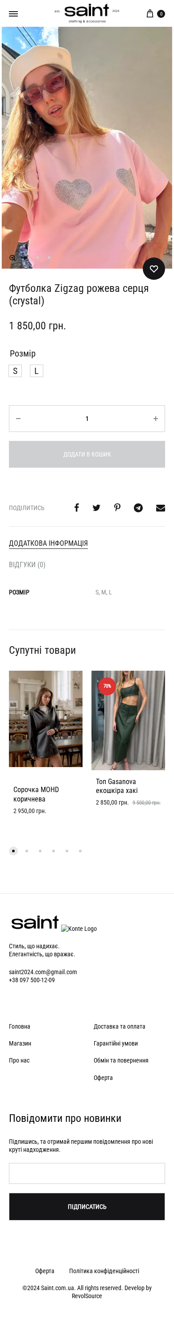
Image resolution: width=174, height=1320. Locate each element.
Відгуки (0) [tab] (27, 564)
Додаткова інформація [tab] (48, 543)
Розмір (23, 353)
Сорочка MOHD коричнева (36, 794)
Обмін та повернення (121, 1060)
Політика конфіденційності (104, 1270)
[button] (12, 258)
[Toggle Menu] (13, 14)
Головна (19, 1026)
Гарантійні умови (116, 1043)
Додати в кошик (87, 454)
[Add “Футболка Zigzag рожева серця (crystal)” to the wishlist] (154, 268)
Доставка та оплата (119, 1026)
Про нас (19, 1060)
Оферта (103, 1077)
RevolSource (87, 1295)
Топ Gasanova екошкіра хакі (117, 786)
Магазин (20, 1043)
